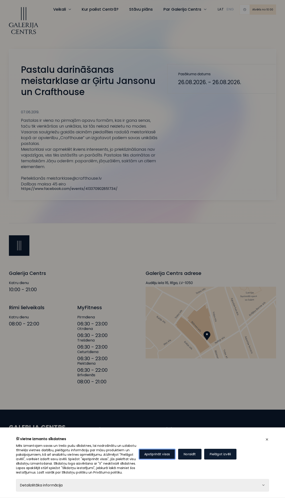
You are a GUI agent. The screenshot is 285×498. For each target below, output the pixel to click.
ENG (230, 9)
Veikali (59, 9)
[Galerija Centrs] (23, 20)
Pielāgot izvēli (220, 454)
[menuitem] (220, 9)
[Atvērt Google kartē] (211, 322)
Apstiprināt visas (157, 454)
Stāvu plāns (141, 9)
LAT (221, 9)
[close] (267, 439)
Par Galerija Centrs (182, 9)
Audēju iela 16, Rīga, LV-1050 (169, 283)
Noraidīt (190, 454)
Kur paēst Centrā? (100, 9)
